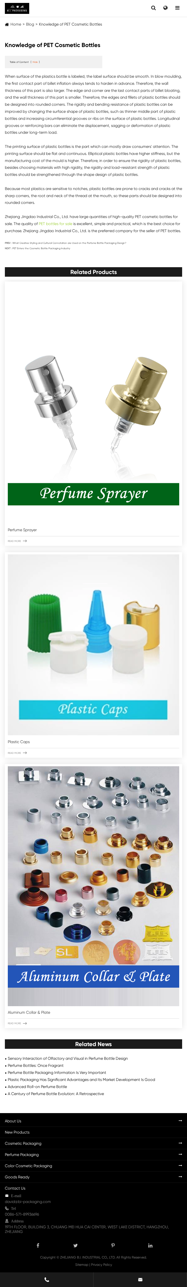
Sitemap (81, 1265)
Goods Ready (17, 1177)
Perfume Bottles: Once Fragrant (36, 1065)
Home (15, 24)
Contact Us (15, 1188)
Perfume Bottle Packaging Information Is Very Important (57, 1072)
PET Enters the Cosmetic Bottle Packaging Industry (41, 248)
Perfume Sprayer (22, 530)
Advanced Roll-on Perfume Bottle (37, 1086)
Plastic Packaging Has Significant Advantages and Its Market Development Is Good (81, 1079)
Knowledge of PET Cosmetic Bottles (70, 24)
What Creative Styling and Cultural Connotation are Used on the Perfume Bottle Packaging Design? (69, 243)
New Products (17, 1132)
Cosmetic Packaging (23, 1143)
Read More (17, 541)
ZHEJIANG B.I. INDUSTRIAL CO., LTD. (87, 1257)
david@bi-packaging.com (28, 1201)
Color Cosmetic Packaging (28, 1166)
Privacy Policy (101, 1265)
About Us (13, 1121)
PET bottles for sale (55, 223)
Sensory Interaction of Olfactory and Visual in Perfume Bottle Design (68, 1058)
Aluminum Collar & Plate (29, 1012)
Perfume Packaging (22, 1154)
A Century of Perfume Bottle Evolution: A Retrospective (56, 1093)
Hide (35, 62)
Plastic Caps (19, 741)
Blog (30, 24)
